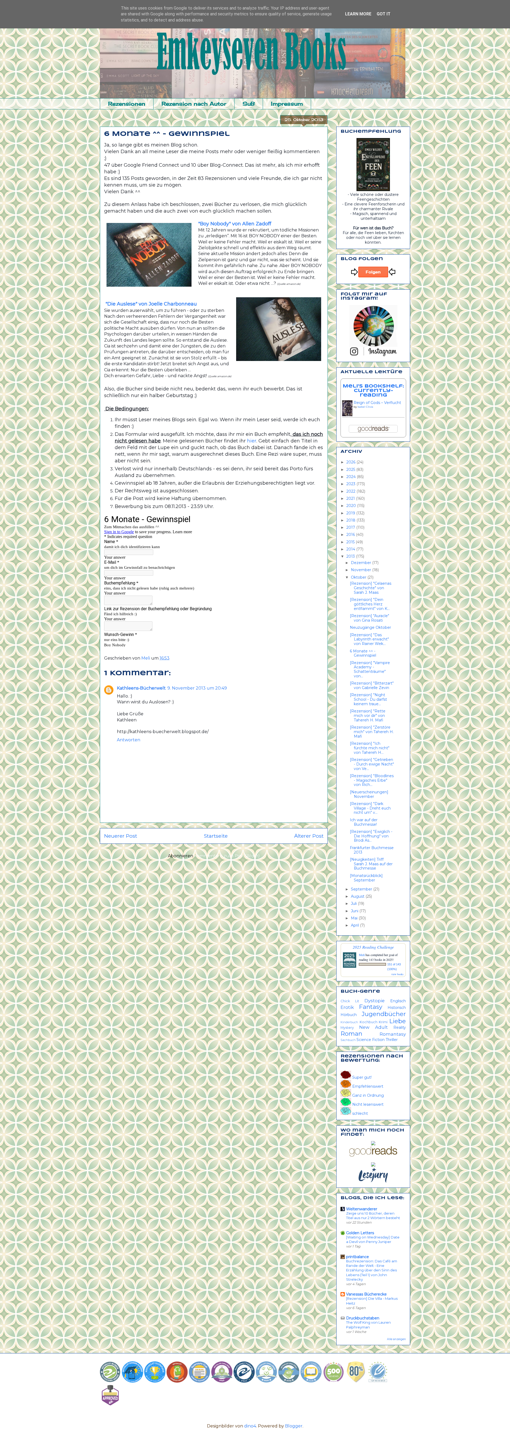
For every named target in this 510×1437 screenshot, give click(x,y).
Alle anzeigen (396, 1339)
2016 (351, 534)
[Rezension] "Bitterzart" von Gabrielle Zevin (372, 685)
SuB (249, 103)
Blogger (294, 1426)
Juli (354, 903)
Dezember (361, 562)
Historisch (397, 1007)
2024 (351, 476)
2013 (351, 556)
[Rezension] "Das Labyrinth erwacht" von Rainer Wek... (369, 639)
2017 (351, 527)
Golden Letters (360, 1233)
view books (397, 974)
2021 (351, 498)
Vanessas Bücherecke (366, 1294)
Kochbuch (368, 1022)
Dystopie (374, 1000)
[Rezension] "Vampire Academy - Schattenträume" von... (370, 669)
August (358, 896)
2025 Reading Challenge (373, 947)
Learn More (358, 13)
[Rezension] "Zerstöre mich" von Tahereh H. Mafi (372, 732)
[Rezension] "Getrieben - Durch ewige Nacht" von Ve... (372, 764)
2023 (351, 483)
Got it (383, 13)
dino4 (250, 1426)
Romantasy (393, 1034)
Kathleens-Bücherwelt (141, 688)
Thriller (392, 1039)
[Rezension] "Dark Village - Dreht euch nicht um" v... (370, 808)
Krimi (383, 1022)
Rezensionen (126, 103)
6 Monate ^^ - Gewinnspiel (363, 653)
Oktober (359, 577)
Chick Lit (350, 1001)
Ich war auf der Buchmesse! (363, 822)
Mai (355, 918)
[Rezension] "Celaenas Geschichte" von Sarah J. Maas (370, 588)
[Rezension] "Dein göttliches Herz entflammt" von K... (370, 604)
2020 (351, 505)
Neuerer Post (120, 836)
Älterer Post (309, 836)
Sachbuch (348, 1040)
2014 (351, 549)
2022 (351, 491)
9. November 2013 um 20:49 (197, 688)
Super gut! (361, 1077)
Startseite (216, 836)
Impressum (287, 103)
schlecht (359, 1113)
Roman (351, 1033)
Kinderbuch (349, 1022)
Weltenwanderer (361, 1209)
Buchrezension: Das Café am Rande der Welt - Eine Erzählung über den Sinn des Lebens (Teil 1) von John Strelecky (371, 1270)
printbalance (357, 1256)
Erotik (347, 1007)
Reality (399, 1027)
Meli (362, 955)
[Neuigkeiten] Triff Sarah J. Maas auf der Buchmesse (371, 864)
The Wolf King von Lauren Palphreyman (368, 1324)
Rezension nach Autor (194, 103)
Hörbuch (349, 1014)
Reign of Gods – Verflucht (377, 402)
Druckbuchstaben (362, 1318)
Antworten (128, 739)
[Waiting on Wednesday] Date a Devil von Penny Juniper (373, 1239)
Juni (355, 911)
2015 (351, 542)
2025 (351, 469)
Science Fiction (370, 1039)
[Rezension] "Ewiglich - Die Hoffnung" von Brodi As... (371, 836)
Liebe (397, 1021)
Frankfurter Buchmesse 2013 (372, 850)
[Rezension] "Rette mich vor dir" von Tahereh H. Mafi (367, 715)
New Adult (373, 1027)
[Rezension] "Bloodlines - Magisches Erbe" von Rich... (372, 780)
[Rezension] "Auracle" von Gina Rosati (369, 618)
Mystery (347, 1028)
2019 (351, 513)
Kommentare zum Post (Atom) (227, 855)
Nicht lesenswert (367, 1104)
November (361, 569)
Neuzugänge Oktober (370, 627)
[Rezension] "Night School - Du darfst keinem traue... (368, 699)
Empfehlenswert (367, 1086)
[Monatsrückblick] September (366, 878)
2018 (351, 520)
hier (251, 441)
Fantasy (370, 1006)
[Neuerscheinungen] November (369, 794)
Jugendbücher (384, 1014)
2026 (351, 462)
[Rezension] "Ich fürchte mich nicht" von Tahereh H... (369, 748)
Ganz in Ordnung (367, 1095)
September (362, 889)
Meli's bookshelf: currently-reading (373, 390)
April (355, 925)
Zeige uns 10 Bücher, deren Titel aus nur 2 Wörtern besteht (373, 1215)
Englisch (398, 1001)
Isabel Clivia (365, 406)
